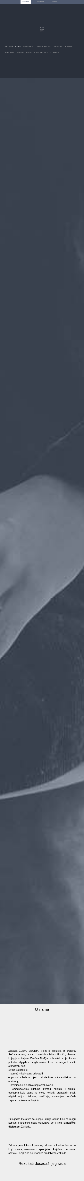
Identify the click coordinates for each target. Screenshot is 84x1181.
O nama (18, 47)
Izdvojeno (9, 52)
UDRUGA (55, 2)
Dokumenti (28, 47)
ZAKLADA (25, 2)
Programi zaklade (43, 47)
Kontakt (56, 52)
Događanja (58, 47)
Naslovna (9, 47)
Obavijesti (20, 52)
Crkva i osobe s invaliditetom (38, 52)
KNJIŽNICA (40, 2)
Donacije (68, 47)
